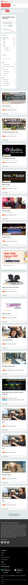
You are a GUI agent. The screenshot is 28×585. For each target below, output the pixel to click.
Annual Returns (4, 559)
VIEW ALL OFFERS (14, 514)
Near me (3, 11)
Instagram (8, 542)
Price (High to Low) (19, 11)
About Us (3, 552)
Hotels (14, 5)
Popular (7, 11)
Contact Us (3, 564)
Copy (10, 25)
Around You (5, 5)
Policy (2, 555)
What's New (12, 11)
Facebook (2, 542)
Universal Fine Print (5, 557)
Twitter (5, 542)
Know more (12, 31)
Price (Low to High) (5, 13)
